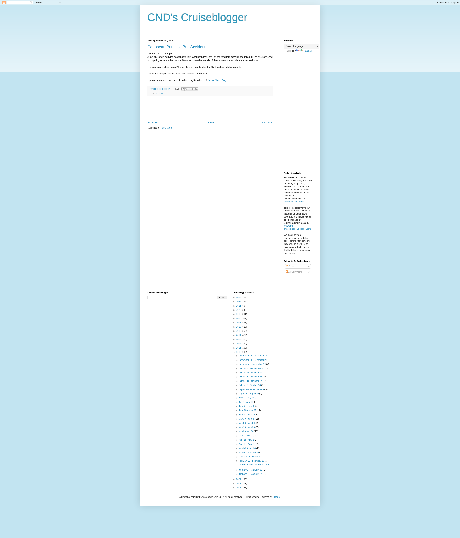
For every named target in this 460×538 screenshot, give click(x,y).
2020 (239, 310)
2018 (239, 318)
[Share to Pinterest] (196, 89)
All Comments (295, 272)
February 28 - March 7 (250, 456)
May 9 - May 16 (246, 431)
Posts (291, 266)
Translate (307, 51)
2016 (239, 327)
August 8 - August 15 (249, 393)
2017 (239, 322)
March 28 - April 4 (247, 448)
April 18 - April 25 (247, 444)
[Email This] (183, 89)
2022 (239, 301)
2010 (239, 352)
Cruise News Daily (217, 80)
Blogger (276, 497)
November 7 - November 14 (252, 364)
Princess (159, 93)
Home (211, 122)
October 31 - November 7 (251, 368)
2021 (239, 306)
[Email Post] (176, 89)
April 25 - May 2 (246, 440)
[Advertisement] (212, 109)
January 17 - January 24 (251, 474)
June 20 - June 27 (248, 410)
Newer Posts (154, 122)
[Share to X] (189, 89)
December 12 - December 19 (253, 355)
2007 (239, 487)
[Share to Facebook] (193, 89)
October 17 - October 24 (251, 376)
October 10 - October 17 (251, 381)
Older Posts (266, 122)
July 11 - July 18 (247, 397)
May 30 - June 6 (247, 419)
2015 (239, 331)
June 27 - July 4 (247, 406)
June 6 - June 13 (247, 414)
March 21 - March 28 (249, 452)
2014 (239, 335)
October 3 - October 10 (250, 385)
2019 (239, 314)
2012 (239, 343)
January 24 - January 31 (251, 470)
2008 (239, 483)
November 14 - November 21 (253, 360)
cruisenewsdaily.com (294, 201)
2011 (239, 348)
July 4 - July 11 (246, 402)
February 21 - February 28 (252, 461)
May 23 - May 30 (247, 423)
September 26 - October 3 (251, 389)
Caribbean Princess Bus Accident (176, 47)
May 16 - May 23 (247, 427)
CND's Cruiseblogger (197, 17)
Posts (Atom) (167, 128)
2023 (239, 297)
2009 (239, 479)
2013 (239, 339)
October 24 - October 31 (251, 372)
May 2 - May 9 (246, 435)
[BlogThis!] (186, 89)
